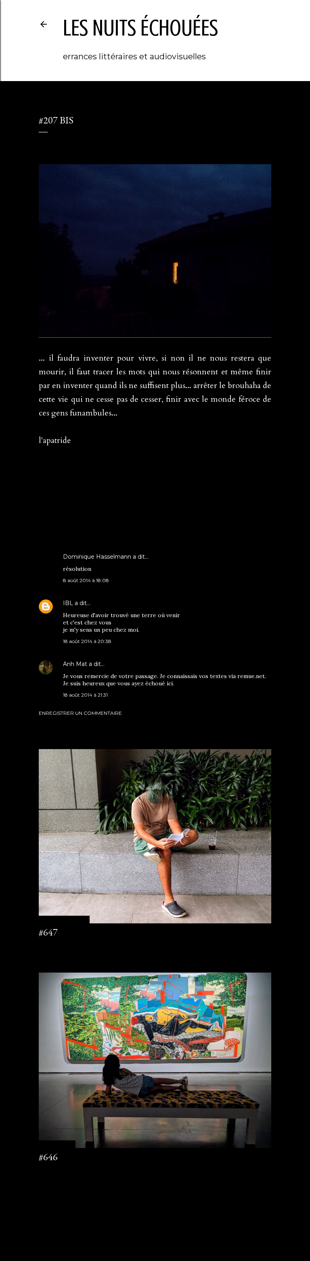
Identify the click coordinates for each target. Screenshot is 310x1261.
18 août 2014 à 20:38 (87, 641)
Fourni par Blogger (161, 1222)
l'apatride (70, 514)
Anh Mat (75, 664)
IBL (68, 603)
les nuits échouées (140, 28)
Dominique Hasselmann (97, 556)
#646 (48, 1156)
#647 (48, 932)
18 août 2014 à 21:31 (85, 695)
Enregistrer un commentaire (80, 713)
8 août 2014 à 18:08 (86, 580)
